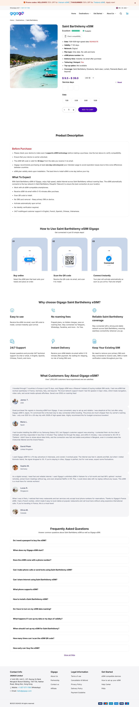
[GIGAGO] (18, 13)
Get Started (98, 13)
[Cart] (127, 13)
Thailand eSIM (99, 2)
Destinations (84, 13)
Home (73, 13)
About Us (110, 13)
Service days (68, 82)
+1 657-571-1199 (25, 8)
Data (64, 95)
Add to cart (87, 110)
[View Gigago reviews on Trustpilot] (76, 31)
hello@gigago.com (24, 691)
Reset (120, 81)
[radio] (65, 87)
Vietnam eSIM (63, 2)
